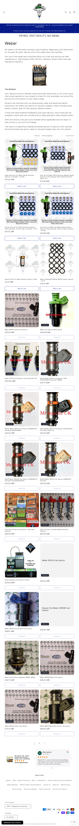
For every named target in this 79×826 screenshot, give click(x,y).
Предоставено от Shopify (48, 824)
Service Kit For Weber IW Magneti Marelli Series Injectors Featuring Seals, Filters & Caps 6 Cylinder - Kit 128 (56, 228)
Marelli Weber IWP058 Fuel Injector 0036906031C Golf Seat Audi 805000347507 (21, 480)
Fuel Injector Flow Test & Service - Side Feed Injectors (19, 530)
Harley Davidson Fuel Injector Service (17, 580)
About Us (56, 785)
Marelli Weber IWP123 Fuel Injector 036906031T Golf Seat (55, 480)
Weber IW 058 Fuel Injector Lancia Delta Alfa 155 (21, 378)
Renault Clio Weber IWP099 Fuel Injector (56, 609)
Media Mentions (12, 785)
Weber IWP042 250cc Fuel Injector (16, 726)
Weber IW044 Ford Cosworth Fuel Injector (18, 628)
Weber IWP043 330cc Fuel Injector (16, 329)
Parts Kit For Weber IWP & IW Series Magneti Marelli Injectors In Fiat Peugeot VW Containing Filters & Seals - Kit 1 (57, 176)
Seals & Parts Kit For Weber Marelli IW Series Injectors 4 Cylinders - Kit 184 (19, 176)
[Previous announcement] (4, 26)
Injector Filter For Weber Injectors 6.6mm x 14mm (21, 279)
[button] (4, 12)
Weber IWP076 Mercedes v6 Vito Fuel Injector (55, 726)
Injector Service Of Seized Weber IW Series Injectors (54, 530)
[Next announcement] (75, 26)
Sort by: (37, 135)
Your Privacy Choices (59, 789)
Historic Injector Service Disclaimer (60, 780)
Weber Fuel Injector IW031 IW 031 (51, 329)
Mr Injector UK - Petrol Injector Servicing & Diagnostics (25, 824)
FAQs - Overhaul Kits (39, 780)
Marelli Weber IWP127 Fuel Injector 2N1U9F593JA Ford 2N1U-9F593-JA (56, 429)
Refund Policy (65, 785)
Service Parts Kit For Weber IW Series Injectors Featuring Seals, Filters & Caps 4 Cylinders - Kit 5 (21, 228)
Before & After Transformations (30, 785)
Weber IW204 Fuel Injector (53, 560)
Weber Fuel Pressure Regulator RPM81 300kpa (20, 677)
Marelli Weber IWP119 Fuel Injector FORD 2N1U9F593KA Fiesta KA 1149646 (53, 379)
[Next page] (45, 743)
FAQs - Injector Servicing (21, 780)
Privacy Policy (17, 789)
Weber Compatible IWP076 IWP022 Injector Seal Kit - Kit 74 (56, 280)
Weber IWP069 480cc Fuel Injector (51, 677)
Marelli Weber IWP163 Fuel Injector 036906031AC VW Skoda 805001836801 (21, 429)
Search (8, 780)
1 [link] (34, 743)
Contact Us (47, 785)
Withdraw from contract (12, 822)
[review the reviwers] (67, 752)
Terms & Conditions (30, 789)
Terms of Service (44, 789)
